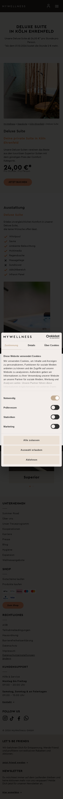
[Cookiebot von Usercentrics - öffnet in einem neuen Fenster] (46, 337)
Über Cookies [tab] (51, 345)
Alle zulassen (31, 440)
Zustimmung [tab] (11, 345)
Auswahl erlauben (31, 450)
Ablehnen (31, 459)
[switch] (55, 407)
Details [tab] (31, 345)
